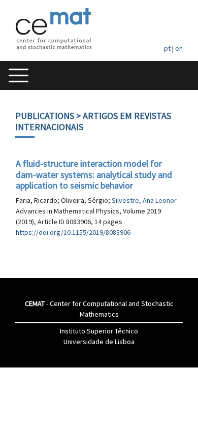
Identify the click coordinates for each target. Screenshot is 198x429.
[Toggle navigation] (19, 75)
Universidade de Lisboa (99, 341)
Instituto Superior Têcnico (99, 330)
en (179, 48)
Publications (44, 115)
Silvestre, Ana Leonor (144, 200)
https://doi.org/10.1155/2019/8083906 (73, 232)
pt (167, 48)
